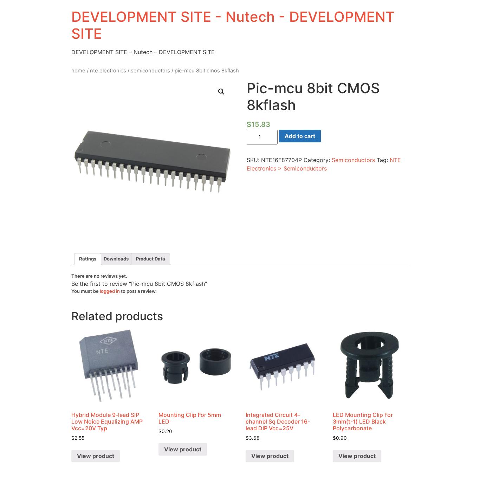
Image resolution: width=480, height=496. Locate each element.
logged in (110, 291)
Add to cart (300, 136)
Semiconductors (150, 70)
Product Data (150, 259)
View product (95, 455)
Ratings (87, 259)
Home (78, 70)
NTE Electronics (108, 70)
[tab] (87, 259)
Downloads (116, 259)
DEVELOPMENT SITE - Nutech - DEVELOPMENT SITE (233, 25)
